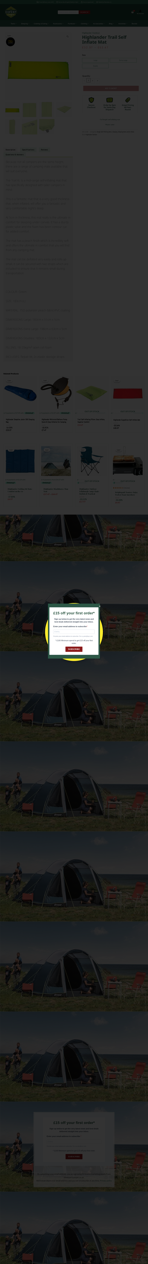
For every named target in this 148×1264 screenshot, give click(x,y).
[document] (74, 632)
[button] (100, 606)
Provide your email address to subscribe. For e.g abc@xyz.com (73, 636)
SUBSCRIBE (74, 649)
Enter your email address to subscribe (70, 626)
